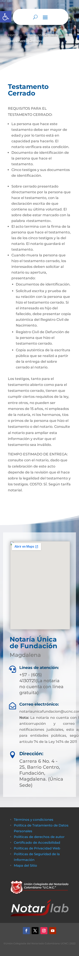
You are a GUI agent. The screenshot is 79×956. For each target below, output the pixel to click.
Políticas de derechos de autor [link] (39, 837)
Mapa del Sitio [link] (26, 865)
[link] (5, 17)
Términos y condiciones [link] (33, 819)
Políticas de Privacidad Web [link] (37, 848)
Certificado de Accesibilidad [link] (37, 842)
